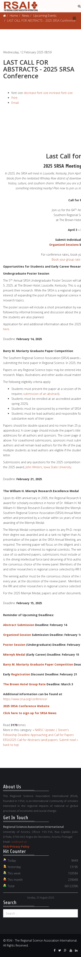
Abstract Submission (18, 625)
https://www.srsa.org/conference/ (25, 699)
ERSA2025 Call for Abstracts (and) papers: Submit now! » (40, 740)
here (6, 329)
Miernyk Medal (14, 654)
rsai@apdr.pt (19, 842)
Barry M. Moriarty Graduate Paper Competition (38, 664)
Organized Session (17, 635)
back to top (11, 745)
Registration (20, 674)
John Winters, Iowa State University (48, 467)
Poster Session (14, 645)
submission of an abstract (40, 394)
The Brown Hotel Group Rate (24, 684)
